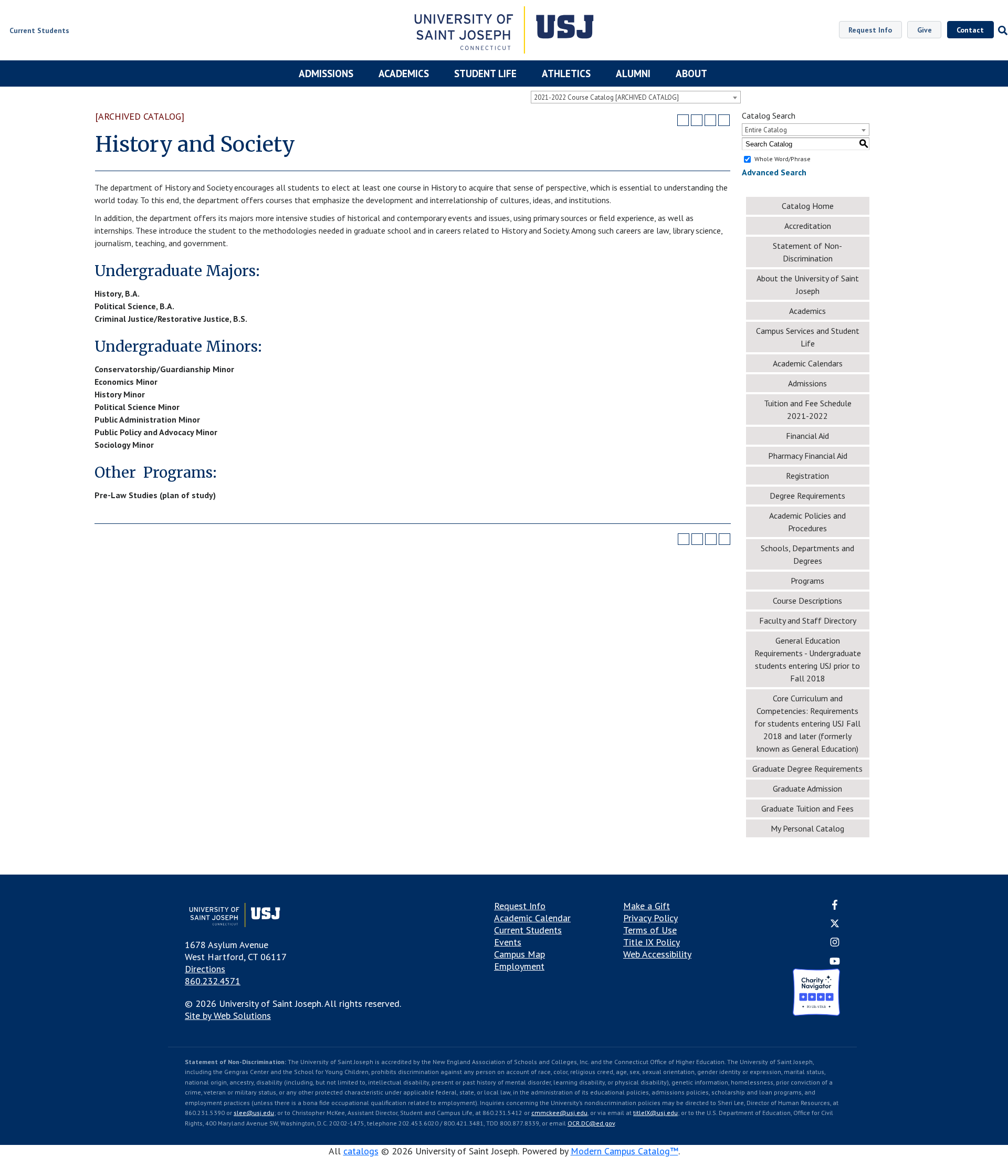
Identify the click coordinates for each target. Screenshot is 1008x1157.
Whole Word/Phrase (782, 159)
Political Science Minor (137, 407)
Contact (970, 30)
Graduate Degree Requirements (807, 768)
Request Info (870, 30)
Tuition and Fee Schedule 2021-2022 (808, 409)
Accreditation (807, 225)
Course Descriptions (807, 600)
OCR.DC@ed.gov (591, 1123)
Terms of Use (650, 930)
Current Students (528, 930)
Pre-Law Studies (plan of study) (155, 495)
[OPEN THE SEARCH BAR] (1000, 30)
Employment (519, 966)
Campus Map (519, 954)
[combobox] (636, 97)
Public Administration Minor (147, 419)
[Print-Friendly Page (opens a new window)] (710, 120)
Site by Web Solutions (228, 1015)
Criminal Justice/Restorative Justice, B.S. (170, 318)
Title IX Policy (651, 942)
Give (924, 30)
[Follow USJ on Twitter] (835, 925)
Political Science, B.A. (134, 306)
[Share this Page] (696, 120)
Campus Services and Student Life (807, 337)
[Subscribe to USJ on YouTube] (835, 962)
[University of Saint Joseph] (504, 31)
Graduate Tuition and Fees (807, 808)
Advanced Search (774, 172)
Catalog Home (808, 206)
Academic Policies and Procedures (807, 521)
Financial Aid (807, 435)
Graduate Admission (807, 788)
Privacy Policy (650, 918)
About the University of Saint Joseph (808, 284)
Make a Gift (646, 906)
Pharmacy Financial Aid (807, 455)
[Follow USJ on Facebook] (835, 906)
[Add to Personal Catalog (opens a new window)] (683, 120)
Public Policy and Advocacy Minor (155, 432)
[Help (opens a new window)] (724, 120)
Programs (807, 580)
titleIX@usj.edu (655, 1113)
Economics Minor (126, 381)
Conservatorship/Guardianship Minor (164, 369)
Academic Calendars (808, 363)
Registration (807, 475)
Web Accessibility (657, 954)
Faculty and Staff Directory (807, 620)
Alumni (633, 73)
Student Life (485, 73)
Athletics (566, 73)
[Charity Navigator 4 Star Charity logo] (816, 993)
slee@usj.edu (254, 1113)
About (691, 73)
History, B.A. (117, 293)
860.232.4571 (212, 981)
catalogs (361, 1151)
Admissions (326, 73)
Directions (205, 969)
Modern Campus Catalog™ (624, 1151)
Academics (404, 73)
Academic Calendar (532, 918)
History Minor (119, 394)
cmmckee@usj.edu (559, 1113)
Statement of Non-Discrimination (807, 252)
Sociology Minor (124, 444)
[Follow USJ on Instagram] (835, 944)
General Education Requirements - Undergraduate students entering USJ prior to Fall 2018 (807, 659)
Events (507, 942)
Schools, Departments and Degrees (807, 554)
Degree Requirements (807, 495)
